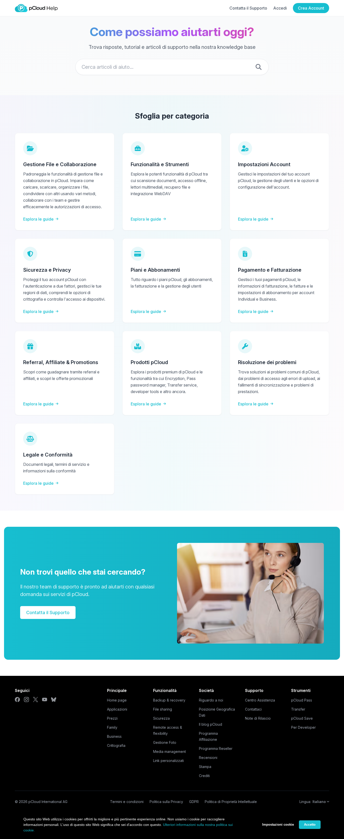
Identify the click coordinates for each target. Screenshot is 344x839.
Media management (169, 751)
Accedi (280, 8)
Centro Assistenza (260, 700)
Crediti (204, 776)
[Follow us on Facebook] (17, 699)
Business (114, 736)
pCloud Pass (301, 700)
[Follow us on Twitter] (35, 699)
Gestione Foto (164, 742)
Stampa (205, 766)
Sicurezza (161, 718)
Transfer (298, 709)
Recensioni (208, 757)
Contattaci (253, 709)
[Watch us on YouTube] (44, 699)
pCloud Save (302, 718)
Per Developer (303, 727)
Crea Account (311, 8)
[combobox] (172, 67)
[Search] (259, 67)
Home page (117, 700)
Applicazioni (117, 709)
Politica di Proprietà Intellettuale (231, 801)
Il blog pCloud (210, 724)
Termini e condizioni (127, 801)
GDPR (194, 801)
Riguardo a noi (211, 700)
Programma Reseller (215, 748)
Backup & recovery (169, 700)
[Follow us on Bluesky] (53, 699)
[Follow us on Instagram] (26, 699)
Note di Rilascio (258, 718)
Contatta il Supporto (248, 8)
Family (112, 727)
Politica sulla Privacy (166, 801)
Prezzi (112, 718)
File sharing (162, 709)
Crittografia (116, 745)
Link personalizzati (168, 760)
